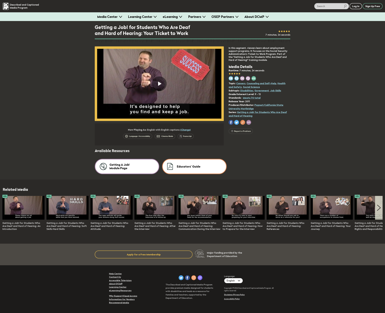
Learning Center (140, 17)
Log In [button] (355, 6)
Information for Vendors (122, 299)
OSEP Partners (222, 17)
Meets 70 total (251, 97)
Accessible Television (120, 280)
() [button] (185, 129)
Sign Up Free (372, 6)
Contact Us (115, 277)
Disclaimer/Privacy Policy (234, 295)
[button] (231, 122)
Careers (240, 83)
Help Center (115, 273)
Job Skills (275, 90)
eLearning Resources (120, 290)
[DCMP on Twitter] (181, 277)
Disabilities (246, 90)
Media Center (107, 17)
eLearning (170, 17)
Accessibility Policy (232, 299)
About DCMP (254, 17)
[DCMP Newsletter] (200, 277)
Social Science (251, 86)
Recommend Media (119, 302)
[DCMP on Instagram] (193, 277)
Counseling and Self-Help (261, 83)
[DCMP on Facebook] (187, 277)
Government (261, 90)
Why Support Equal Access (123, 296)
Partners (194, 17)
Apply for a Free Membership (144, 254)
